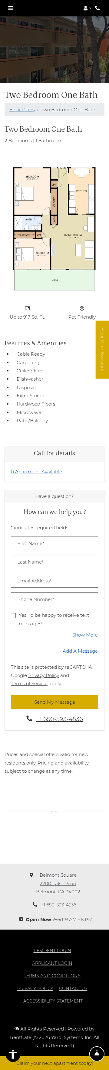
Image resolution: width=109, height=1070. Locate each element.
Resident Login (52, 950)
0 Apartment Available (36, 472)
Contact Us (73, 988)
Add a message (80, 651)
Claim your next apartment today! (54, 1063)
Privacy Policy (43, 675)
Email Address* (34, 581)
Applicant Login (52, 963)
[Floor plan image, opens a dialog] (54, 228)
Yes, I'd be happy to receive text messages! (54, 619)
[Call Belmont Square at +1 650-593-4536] (98, 8)
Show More (85, 635)
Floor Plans (22, 109)
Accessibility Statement (53, 1001)
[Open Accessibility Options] (13, 1055)
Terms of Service (29, 683)
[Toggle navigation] (11, 8)
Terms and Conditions (52, 976)
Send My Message (54, 702)
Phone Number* (35, 599)
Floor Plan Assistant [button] (103, 352)
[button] (87, 8)
